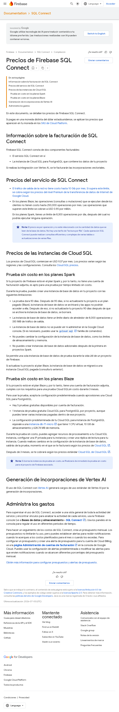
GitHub (7, 637)
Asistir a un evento (51, 641)
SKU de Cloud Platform (54, 123)
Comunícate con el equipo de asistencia (95, 619)
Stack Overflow (88, 625)
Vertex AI (43, 488)
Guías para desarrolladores (17, 618)
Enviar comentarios (98, 60)
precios (67, 265)
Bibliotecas (9, 632)
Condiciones (10, 697)
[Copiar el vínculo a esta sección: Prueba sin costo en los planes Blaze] (77, 379)
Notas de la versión (90, 635)
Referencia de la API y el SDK (18, 623)
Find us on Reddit (50, 627)
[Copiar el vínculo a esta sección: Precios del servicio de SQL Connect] (91, 180)
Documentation (15, 13)
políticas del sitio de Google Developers (34, 596)
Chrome (8, 670)
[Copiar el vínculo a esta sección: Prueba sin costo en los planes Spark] (78, 275)
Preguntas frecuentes (91, 645)
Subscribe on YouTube (52, 636)
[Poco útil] (110, 52)
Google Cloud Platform (15, 679)
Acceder (110, 3)
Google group (87, 630)
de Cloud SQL (92, 452)
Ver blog (46, 622)
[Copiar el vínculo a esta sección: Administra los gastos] (57, 504)
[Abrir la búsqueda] (72, 4)
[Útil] (106, 52)
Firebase (10, 52)
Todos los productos (13, 684)
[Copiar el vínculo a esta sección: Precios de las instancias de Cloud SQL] (95, 253)
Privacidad (24, 697)
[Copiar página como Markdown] (43, 68)
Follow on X (47, 631)
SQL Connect (41, 13)
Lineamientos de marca (92, 640)
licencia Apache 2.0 (73, 593)
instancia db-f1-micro (41, 424)
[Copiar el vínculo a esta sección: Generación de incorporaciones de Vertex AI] (109, 480)
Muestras (8, 627)
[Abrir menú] (5, 3)
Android (8, 665)
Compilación (60, 52)
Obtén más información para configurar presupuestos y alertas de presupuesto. (51, 562)
